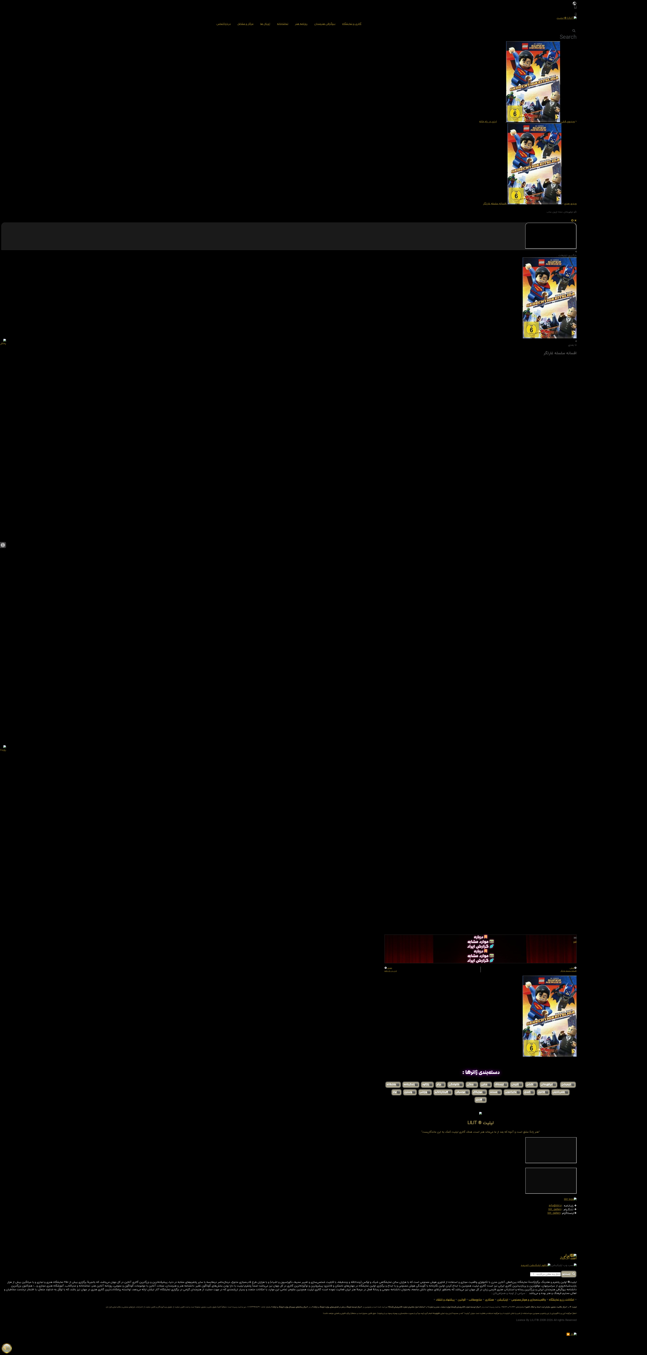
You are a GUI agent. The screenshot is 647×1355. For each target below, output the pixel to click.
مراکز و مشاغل (245, 24)
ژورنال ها (265, 24)
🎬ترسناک (501, 1084)
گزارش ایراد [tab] (478, 946)
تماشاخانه (282, 24)
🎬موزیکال (479, 1092)
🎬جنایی (486, 1084)
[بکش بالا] (572, 221)
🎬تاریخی (516, 1084)
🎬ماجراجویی (512, 1092)
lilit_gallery (555, 1209)
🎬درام (440, 1084)
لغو (575, 942)
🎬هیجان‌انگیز (443, 1092)
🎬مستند (495, 1092)
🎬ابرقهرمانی (548, 1084)
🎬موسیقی (462, 1092)
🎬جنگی (472, 1084)
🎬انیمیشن (568, 1084)
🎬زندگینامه (411, 1084)
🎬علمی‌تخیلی (560, 1092)
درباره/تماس (224, 24)
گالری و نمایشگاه (351, 24)
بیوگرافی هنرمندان (324, 24)
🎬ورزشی (425, 1092)
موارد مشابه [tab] (479, 942)
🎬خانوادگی (456, 1084)
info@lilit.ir (555, 1206)
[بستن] (575, 221)
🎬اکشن (531, 1084)
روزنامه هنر (301, 24)
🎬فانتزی (543, 1092)
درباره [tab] (479, 937)
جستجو (567, 1274)
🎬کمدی (529, 1092)
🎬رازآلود (427, 1084)
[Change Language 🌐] (574, 3)
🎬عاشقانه (393, 1084)
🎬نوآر (396, 1092)
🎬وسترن (409, 1092)
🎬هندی (480, 1099)
